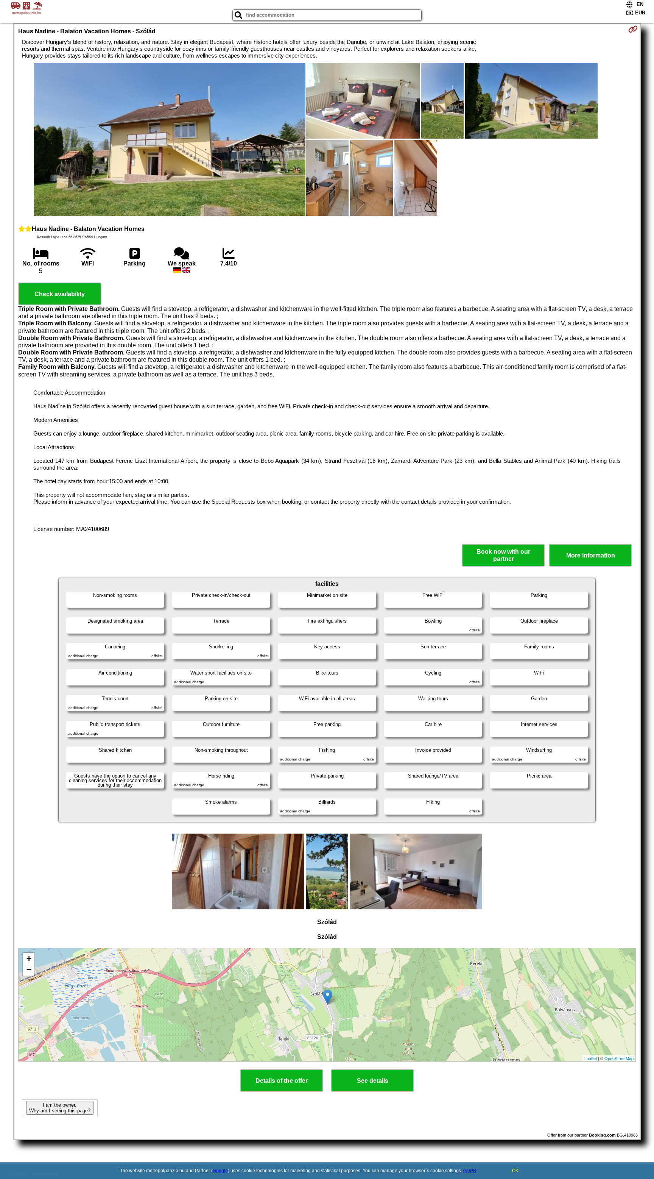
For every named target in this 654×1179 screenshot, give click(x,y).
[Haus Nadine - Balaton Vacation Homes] (169, 140)
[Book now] (633, 29)
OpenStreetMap (619, 1058)
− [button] (28, 969)
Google (220, 1170)
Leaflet (590, 1058)
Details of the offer (281, 1080)
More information (590, 555)
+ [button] (28, 958)
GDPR (469, 1170)
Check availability (59, 294)
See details (372, 1080)
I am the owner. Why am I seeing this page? (59, 1107)
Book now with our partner (503, 555)
